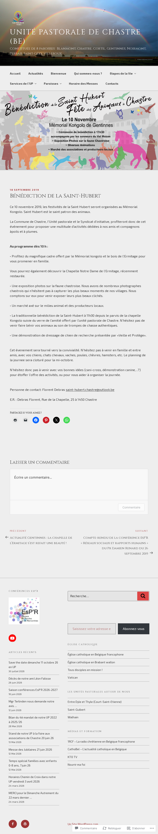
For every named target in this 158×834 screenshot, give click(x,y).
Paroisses (51, 83)
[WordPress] (25, 824)
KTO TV (72, 757)
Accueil (15, 73)
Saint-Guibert (76, 709)
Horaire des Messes (83, 83)
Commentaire (131, 507)
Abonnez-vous (133, 629)
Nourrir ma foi (76, 764)
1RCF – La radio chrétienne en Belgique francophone (101, 741)
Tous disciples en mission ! (85, 670)
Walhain (73, 717)
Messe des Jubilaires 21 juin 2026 (30, 749)
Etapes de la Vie (121, 73)
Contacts (112, 83)
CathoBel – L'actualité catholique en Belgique (97, 749)
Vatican (73, 677)
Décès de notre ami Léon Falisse (30, 678)
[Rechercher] (143, 596)
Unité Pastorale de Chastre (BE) (75, 36)
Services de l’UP (21, 83)
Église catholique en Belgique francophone (96, 654)
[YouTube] (12, 638)
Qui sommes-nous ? (88, 73)
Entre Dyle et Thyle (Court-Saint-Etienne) (95, 701)
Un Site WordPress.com (83, 824)
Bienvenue (58, 73)
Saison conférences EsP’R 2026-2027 (33, 689)
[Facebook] (13, 824)
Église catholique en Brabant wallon (91, 662)
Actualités (35, 73)
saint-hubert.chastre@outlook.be (90, 389)
